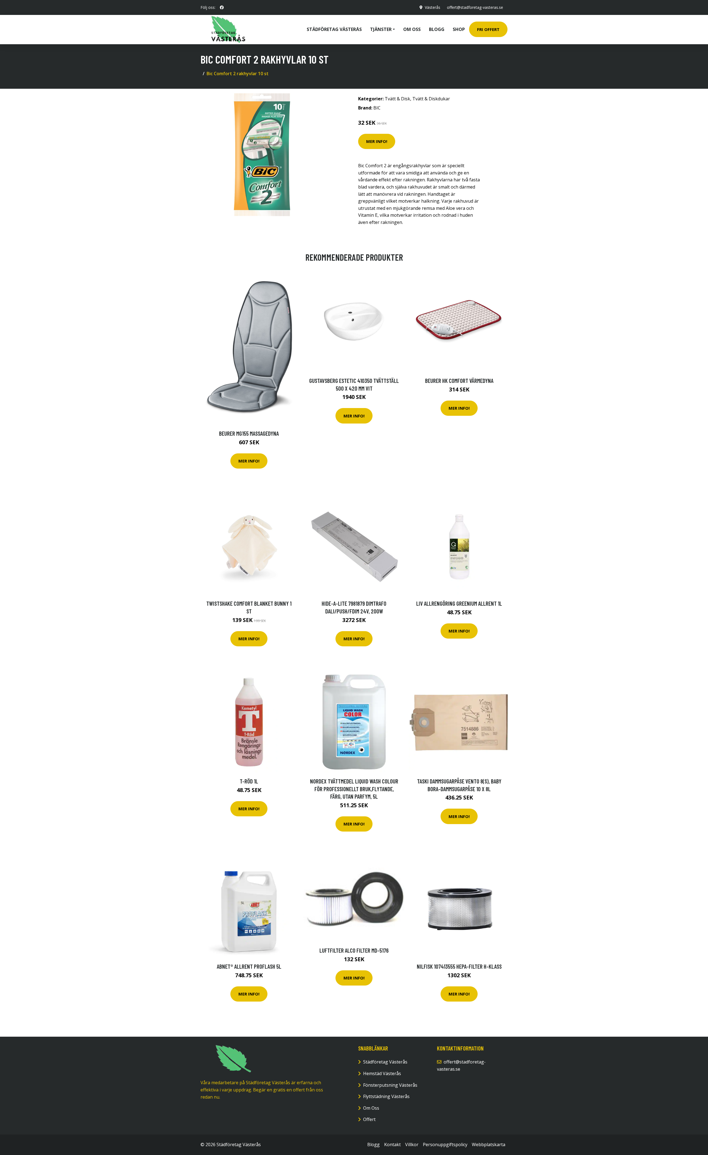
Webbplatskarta (488, 1144)
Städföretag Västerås (334, 29)
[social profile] (222, 7)
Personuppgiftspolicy (445, 1144)
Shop (459, 29)
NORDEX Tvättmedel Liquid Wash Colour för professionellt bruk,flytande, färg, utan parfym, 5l (354, 789)
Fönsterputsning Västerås (390, 1085)
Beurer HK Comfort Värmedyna (459, 380)
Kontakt (392, 1144)
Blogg (436, 29)
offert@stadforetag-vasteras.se (475, 7)
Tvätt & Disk (397, 99)
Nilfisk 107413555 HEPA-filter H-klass (459, 966)
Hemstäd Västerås (382, 1073)
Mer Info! (376, 141)
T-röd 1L (249, 781)
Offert (369, 1119)
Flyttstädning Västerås (386, 1096)
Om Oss (371, 1108)
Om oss (412, 29)
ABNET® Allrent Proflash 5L (249, 966)
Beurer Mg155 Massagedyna (249, 433)
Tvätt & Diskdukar (431, 99)
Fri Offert (488, 29)
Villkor (411, 1144)
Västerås (432, 7)
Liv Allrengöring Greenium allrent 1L (459, 603)
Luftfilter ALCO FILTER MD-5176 (354, 950)
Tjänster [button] (381, 29)
